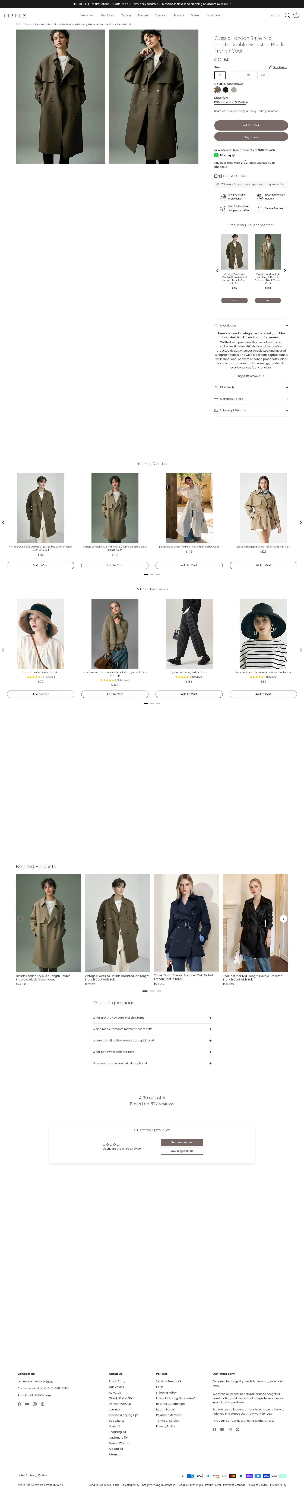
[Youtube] (27, 1404)
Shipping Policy (166, 1393)
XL (248, 75)
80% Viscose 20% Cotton (231, 102)
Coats (28, 24)
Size (250, 67)
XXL (263, 75)
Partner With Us (120, 1404)
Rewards (115, 1393)
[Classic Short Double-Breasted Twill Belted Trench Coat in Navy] (186, 923)
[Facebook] (19, 1404)
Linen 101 (114, 1426)
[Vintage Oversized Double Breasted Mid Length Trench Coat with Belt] (117, 923)
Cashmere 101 (118, 1438)
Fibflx (18, 24)
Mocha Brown (217, 90)
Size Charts (116, 1421)
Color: (228, 84)
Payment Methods (169, 1415)
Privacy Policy (165, 1426)
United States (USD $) (31, 1475)
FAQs (159, 1387)
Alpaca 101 (116, 1449)
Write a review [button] (182, 1142)
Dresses (195, 15)
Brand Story (117, 1381)
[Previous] (20, 919)
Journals (115, 1409)
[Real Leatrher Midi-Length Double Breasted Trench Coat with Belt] (255, 923)
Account (275, 15)
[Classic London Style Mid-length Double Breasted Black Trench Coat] (48, 923)
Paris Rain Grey (234, 90)
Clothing (126, 15)
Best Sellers (107, 15)
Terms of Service (167, 1421)
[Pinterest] (42, 1404)
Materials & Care (231, 399)
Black (226, 90)
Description (227, 325)
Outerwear (161, 15)
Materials (221, 97)
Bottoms (179, 15)
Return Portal (165, 1409)
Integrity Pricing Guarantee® (175, 1398)
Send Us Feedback (169, 1381)
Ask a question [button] (182, 1151)
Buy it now (251, 137)
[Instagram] (35, 1404)
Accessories (213, 15)
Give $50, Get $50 (121, 1398)
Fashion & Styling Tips (123, 1415)
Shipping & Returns (232, 410)
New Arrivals (87, 15)
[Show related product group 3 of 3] (159, 991)
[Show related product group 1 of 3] (145, 991)
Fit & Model (227, 387)
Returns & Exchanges (170, 1404)
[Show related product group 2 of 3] (152, 991)
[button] (278, 67)
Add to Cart (251, 125)
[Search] (287, 15)
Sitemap (115, 1454)
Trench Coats (42, 24)
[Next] (283, 919)
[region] (152, 930)
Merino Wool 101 (119, 1443)
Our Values (116, 1387)
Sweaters (143, 15)
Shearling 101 (117, 1432)
